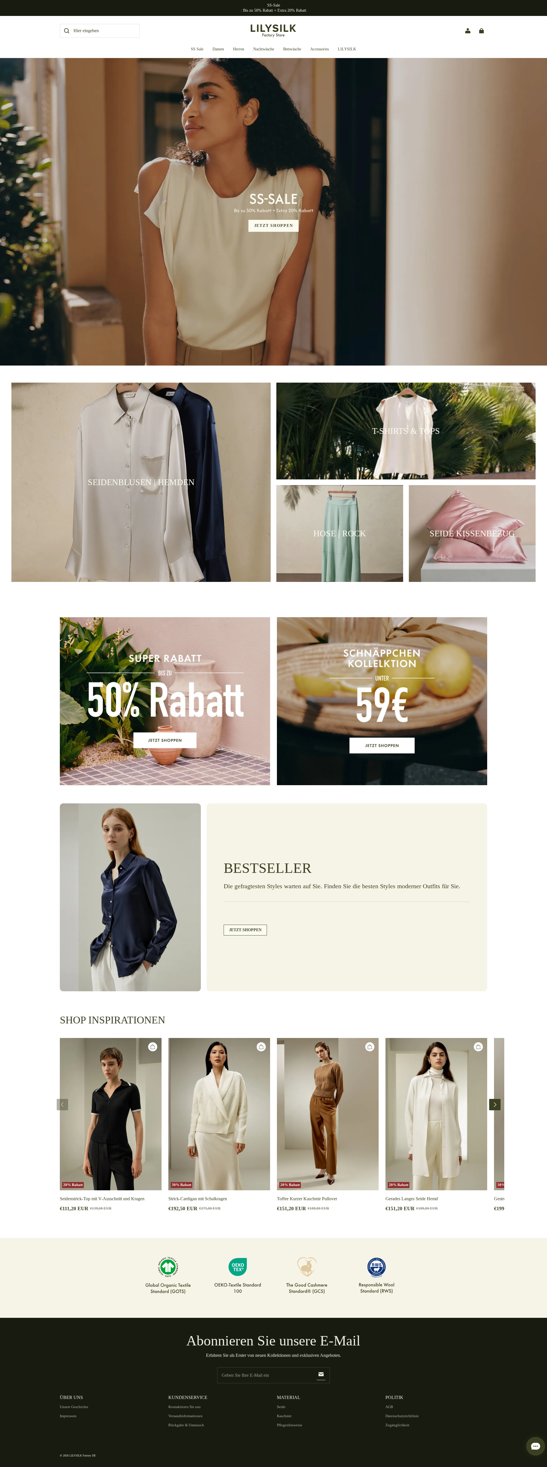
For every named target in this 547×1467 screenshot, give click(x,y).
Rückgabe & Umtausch (186, 1425)
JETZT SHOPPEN (273, 225)
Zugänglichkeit (397, 1425)
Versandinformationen (185, 1416)
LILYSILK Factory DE (83, 1455)
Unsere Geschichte (74, 1407)
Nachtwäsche (263, 49)
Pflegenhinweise (289, 1425)
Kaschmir (284, 1416)
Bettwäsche (292, 49)
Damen (218, 49)
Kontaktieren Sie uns (184, 1407)
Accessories (319, 49)
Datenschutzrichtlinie (402, 1416)
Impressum (68, 1416)
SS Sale (197, 49)
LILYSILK (347, 49)
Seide (281, 1407)
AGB (389, 1407)
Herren (238, 49)
